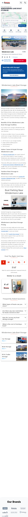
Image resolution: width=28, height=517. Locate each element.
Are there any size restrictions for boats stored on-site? (12, 312)
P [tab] (24, 262)
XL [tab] (19, 262)
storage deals (4, 231)
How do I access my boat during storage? (10, 318)
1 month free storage (13, 234)
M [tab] (9, 262)
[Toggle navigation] (2, 2)
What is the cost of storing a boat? (12, 325)
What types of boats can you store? (12, 305)
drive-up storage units (8, 155)
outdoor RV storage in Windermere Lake (13, 177)
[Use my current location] (24, 20)
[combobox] (13, 20)
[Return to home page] (7, 3)
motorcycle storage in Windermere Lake (13, 165)
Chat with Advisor (14, 75)
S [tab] (3, 262)
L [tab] (13, 262)
